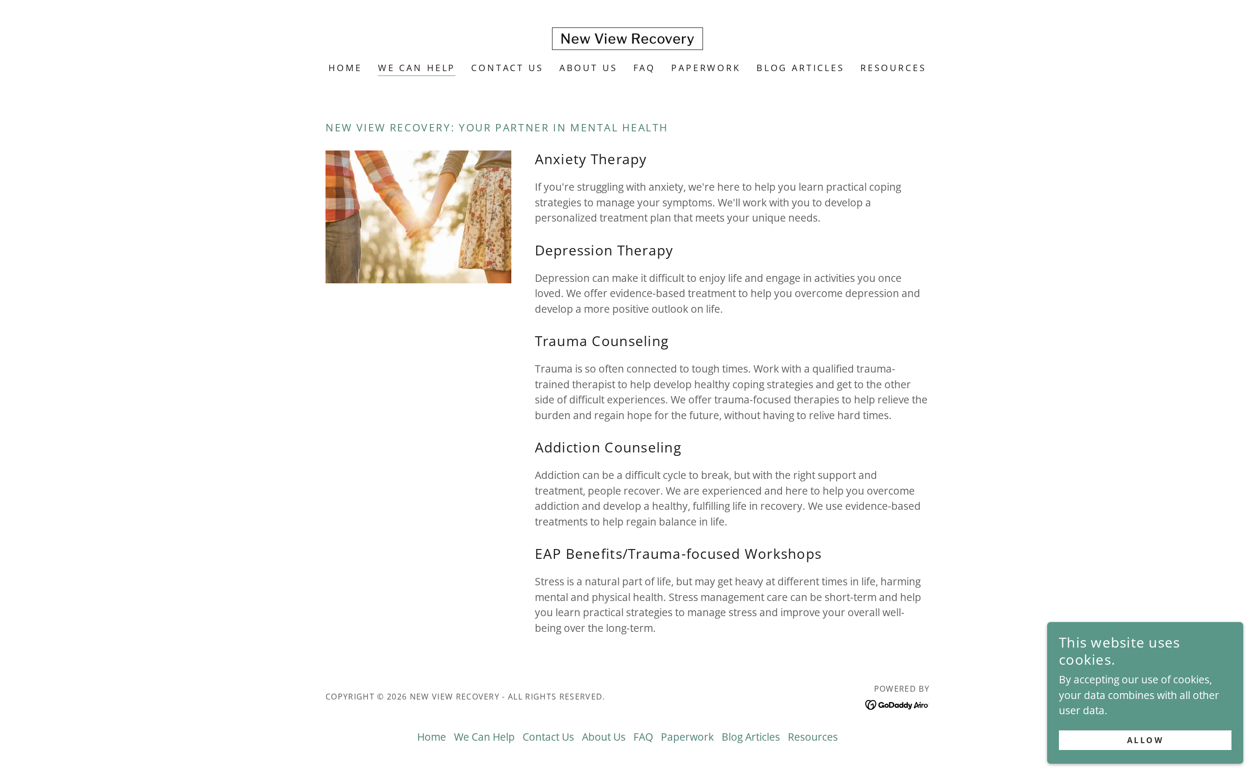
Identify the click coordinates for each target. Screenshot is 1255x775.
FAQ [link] (644, 68)
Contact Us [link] (507, 68)
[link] (627, 40)
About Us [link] (588, 68)
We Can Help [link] (416, 68)
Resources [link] (893, 68)
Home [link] (345, 68)
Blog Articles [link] (800, 68)
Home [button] (431, 737)
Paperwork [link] (706, 68)
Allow (1145, 739)
